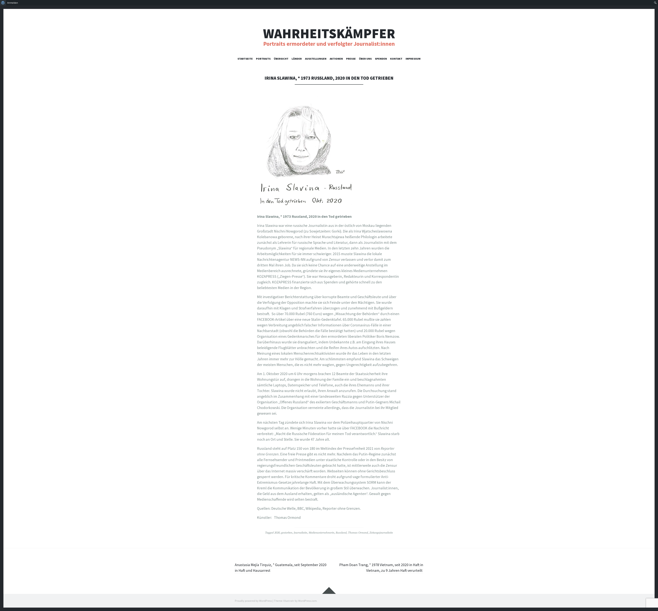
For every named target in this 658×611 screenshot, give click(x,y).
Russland (341, 532)
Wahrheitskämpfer (329, 33)
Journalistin (300, 532)
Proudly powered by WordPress (253, 600)
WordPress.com (307, 600)
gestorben (286, 532)
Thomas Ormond (358, 532)
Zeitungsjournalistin (381, 532)
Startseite (245, 58)
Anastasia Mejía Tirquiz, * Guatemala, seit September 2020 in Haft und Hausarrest (280, 567)
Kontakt (396, 58)
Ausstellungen (315, 58)
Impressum (413, 58)
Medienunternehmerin (321, 532)
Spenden (381, 58)
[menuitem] (3, 2)
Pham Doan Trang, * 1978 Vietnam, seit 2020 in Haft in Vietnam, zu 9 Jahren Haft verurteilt (381, 567)
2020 (277, 532)
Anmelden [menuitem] (12, 2)
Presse (351, 58)
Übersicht (281, 58)
